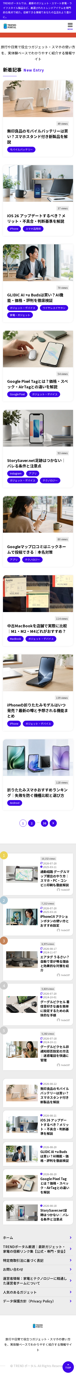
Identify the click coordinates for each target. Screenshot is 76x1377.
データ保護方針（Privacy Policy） (29, 1301)
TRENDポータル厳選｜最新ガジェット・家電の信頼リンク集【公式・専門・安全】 (35, 1249)
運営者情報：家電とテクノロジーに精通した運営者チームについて (35, 1281)
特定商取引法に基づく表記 (25, 1260)
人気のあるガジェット (20, 1292)
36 (44, 823)
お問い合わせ (13, 1269)
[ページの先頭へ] (68, 1367)
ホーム (8, 1237)
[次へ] (53, 823)
